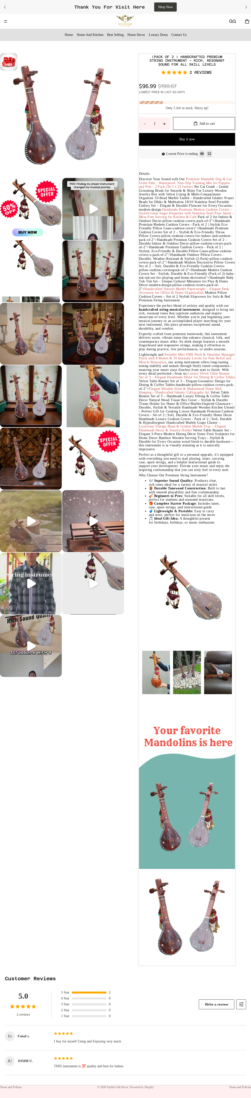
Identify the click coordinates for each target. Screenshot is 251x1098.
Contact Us (179, 35)
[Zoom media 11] (93, 459)
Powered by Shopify (142, 1087)
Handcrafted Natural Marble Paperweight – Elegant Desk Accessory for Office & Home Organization (184, 290)
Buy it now (187, 139)
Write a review (216, 1004)
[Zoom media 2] (31, 209)
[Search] (231, 21)
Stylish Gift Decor (117, 1087)
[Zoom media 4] (31, 271)
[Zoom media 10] (31, 459)
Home (69, 35)
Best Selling (115, 35)
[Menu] (5, 21)
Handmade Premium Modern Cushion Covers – (197, 209)
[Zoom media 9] (93, 396)
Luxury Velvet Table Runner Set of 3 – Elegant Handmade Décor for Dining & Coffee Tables (187, 375)
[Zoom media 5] (93, 271)
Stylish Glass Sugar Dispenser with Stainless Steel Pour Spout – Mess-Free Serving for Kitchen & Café (186, 215)
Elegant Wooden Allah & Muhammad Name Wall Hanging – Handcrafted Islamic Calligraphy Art (180, 390)
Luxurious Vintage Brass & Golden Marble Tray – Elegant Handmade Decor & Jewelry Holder (182, 428)
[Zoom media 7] (93, 334)
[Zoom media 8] (31, 396)
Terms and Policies (11, 1087)
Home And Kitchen (90, 35)
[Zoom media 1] (62, 115)
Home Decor (136, 35)
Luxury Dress (158, 35)
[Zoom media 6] (31, 334)
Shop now (170, 7)
